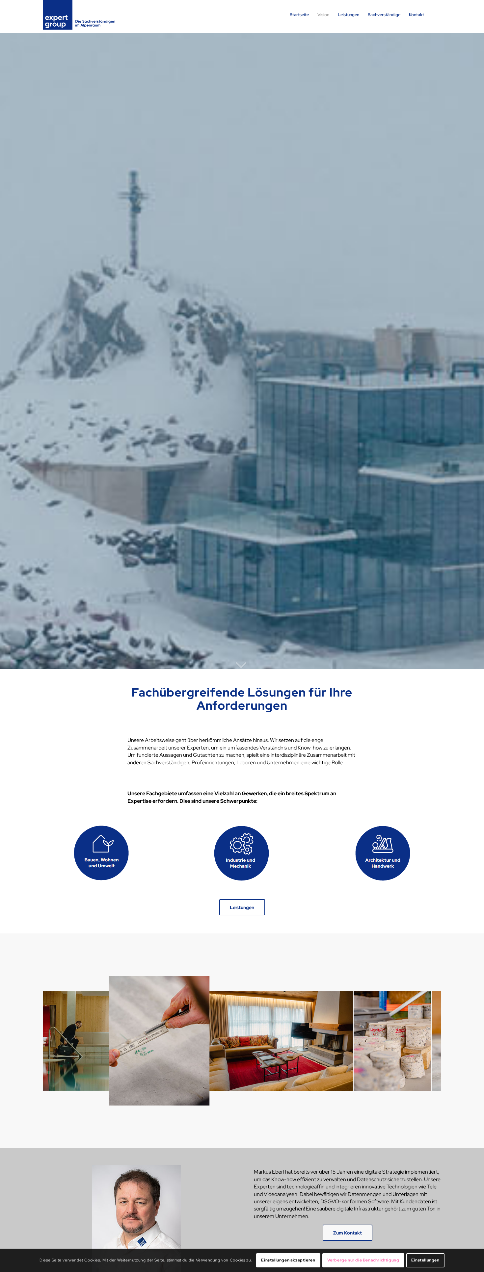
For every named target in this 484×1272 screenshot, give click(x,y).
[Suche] (434, 15)
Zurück (57, 1041)
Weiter (426, 1041)
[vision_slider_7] (79, 1083)
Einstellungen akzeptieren (288, 1260)
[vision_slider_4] (390, 1083)
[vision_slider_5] (333, 1096)
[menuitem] (299, 15)
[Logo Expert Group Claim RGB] (79, 15)
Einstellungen (425, 1260)
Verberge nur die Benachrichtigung (363, 1260)
